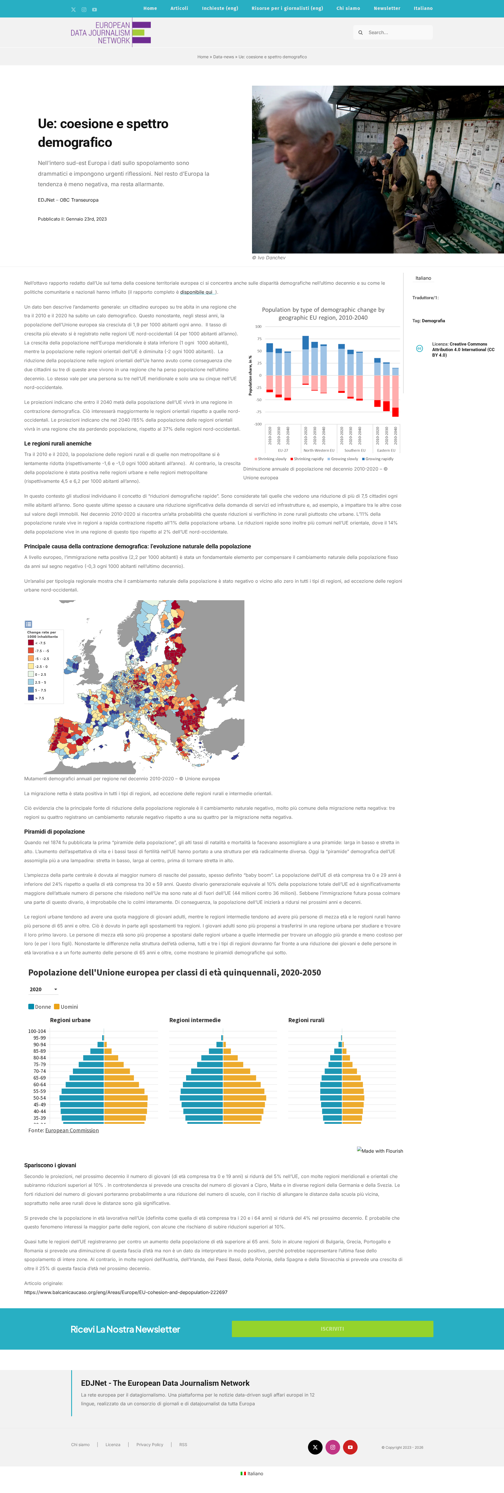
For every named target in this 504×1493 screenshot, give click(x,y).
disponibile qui (197, 292)
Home (203, 56)
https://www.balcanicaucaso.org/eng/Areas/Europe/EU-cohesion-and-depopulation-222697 (126, 1292)
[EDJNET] (111, 20)
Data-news (223, 56)
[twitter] (73, 9)
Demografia (433, 320)
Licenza (113, 1444)
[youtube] (94, 9)
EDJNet (46, 200)
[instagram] (84, 9)
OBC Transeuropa (79, 200)
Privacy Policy (149, 1444)
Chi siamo (80, 1444)
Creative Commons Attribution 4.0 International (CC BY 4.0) (463, 349)
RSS (183, 1444)
